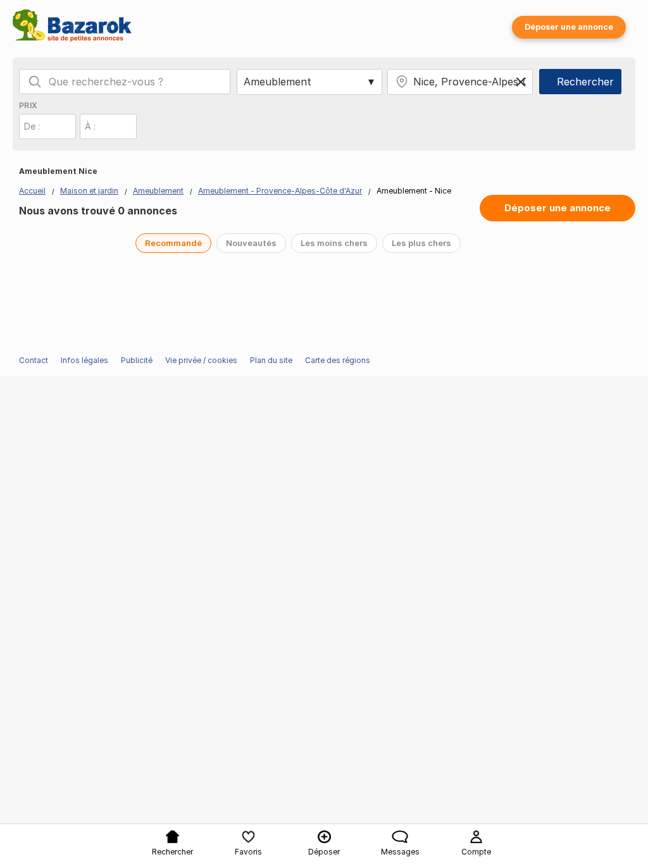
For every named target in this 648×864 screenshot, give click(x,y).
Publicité (137, 360)
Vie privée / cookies (201, 360)
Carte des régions (337, 360)
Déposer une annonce (569, 27)
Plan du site (271, 360)
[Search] (35, 82)
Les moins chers (334, 243)
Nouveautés (251, 243)
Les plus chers (421, 243)
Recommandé (173, 243)
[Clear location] (520, 81)
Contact (33, 360)
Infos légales (84, 360)
